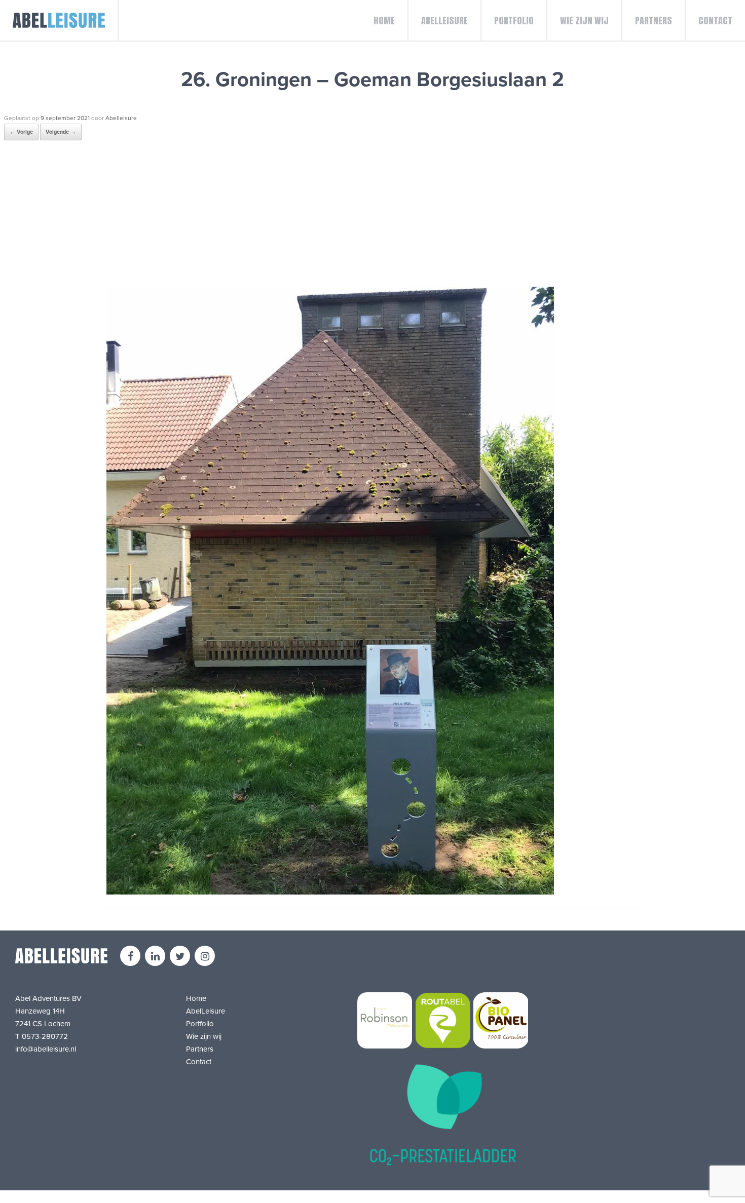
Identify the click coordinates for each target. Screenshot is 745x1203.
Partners (653, 20)
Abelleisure (121, 118)
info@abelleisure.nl (45, 1049)
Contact (715, 20)
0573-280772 (45, 1036)
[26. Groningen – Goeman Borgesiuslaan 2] (330, 892)
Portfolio (514, 20)
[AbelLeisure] (59, 20)
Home (384, 20)
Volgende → (61, 132)
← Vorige (21, 132)
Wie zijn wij (584, 20)
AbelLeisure (444, 20)
